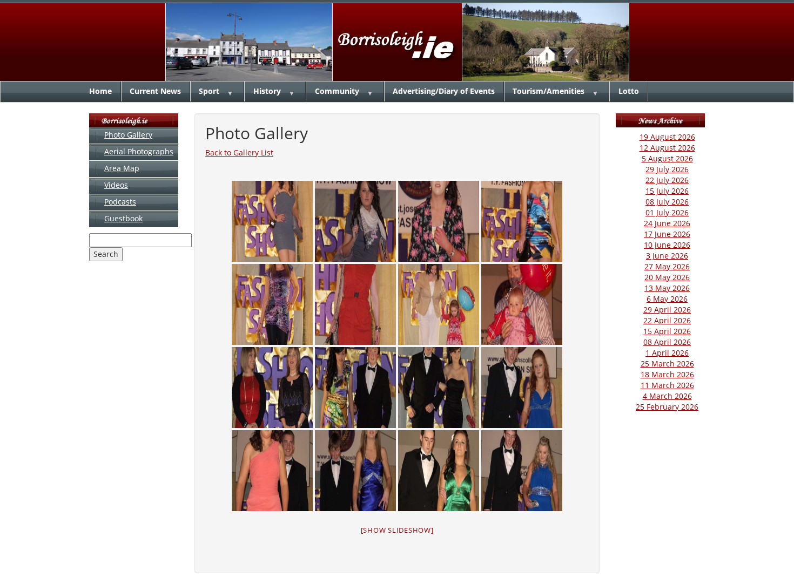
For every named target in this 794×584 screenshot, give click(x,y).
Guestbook (123, 218)
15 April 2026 (667, 331)
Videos (116, 185)
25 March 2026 (667, 363)
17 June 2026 (667, 234)
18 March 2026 (667, 374)
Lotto (628, 91)
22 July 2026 (667, 180)
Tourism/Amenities (548, 91)
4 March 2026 (667, 396)
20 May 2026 (667, 277)
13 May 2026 (667, 288)
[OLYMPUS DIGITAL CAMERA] (272, 221)
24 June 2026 (667, 223)
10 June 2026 (667, 245)
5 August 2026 (667, 158)
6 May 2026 (667, 299)
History (267, 91)
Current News (155, 91)
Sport (209, 91)
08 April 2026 (667, 342)
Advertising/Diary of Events (444, 91)
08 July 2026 (667, 201)
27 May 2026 (667, 266)
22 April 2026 (667, 320)
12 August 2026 (667, 147)
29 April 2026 (667, 309)
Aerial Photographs (138, 151)
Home (100, 91)
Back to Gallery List (239, 152)
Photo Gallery (128, 135)
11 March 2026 (667, 385)
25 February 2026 (667, 407)
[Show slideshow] (397, 530)
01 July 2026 (667, 212)
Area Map (121, 168)
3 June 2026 (667, 255)
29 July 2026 (667, 169)
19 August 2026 (667, 137)
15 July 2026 (667, 191)
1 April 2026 (667, 353)
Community (337, 91)
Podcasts (120, 201)
